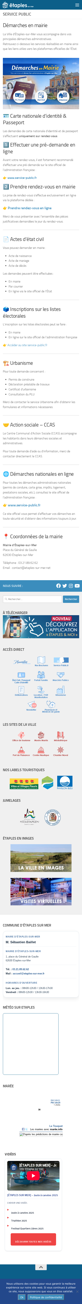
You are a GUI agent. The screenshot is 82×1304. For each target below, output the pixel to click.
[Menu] (77, 5)
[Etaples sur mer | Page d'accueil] (23, 5)
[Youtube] (77, 585)
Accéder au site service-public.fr (27, 345)
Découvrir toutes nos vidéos (33, 1241)
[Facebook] (58, 585)
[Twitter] (64, 585)
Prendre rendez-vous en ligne (29, 208)
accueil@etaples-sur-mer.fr (28, 973)
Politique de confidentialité (46, 1297)
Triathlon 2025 (19, 1220)
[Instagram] (70, 585)
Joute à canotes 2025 (22, 1212)
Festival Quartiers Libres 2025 (27, 1228)
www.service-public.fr (24, 505)
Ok (21, 1297)
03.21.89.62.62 (20, 969)
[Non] (77, 1291)
